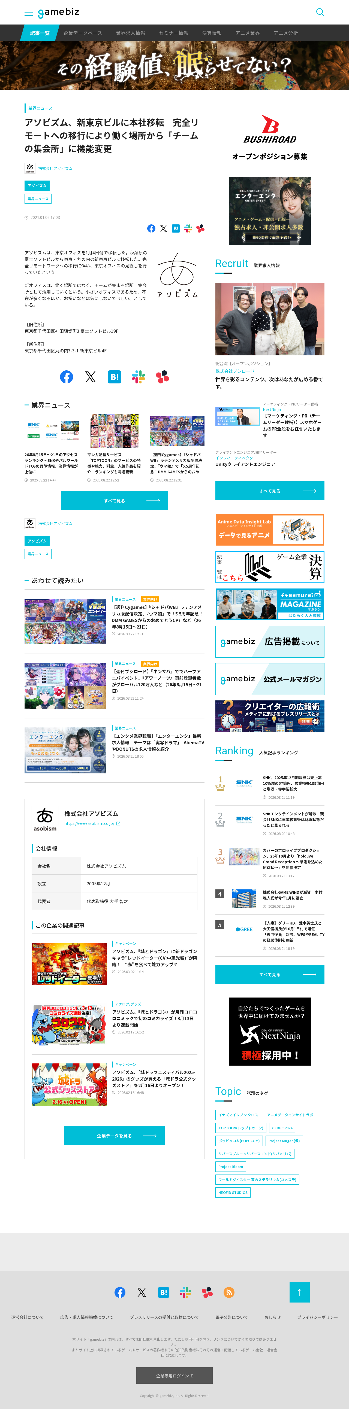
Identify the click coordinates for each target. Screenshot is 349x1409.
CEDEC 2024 (282, 1127)
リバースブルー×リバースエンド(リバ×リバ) (254, 1153)
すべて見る (114, 500)
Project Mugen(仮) (284, 1140)
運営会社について (27, 1317)
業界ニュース (40, 108)
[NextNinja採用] (270, 1032)
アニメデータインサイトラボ (290, 1114)
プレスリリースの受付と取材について (164, 1317)
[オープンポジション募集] (270, 137)
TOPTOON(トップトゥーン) (240, 1127)
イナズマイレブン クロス (238, 1114)
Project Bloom (230, 1166)
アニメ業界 (247, 32)
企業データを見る (114, 1135)
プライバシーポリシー (317, 1317)
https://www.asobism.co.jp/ (89, 823)
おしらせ (272, 1317)
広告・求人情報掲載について (86, 1317)
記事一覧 (40, 32)
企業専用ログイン (172, 1375)
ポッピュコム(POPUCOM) (239, 1140)
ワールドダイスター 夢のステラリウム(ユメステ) (257, 1179)
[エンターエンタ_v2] (270, 211)
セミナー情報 (173, 32)
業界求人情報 (130, 32)
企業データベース (82, 32)
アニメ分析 (285, 32)
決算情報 (212, 32)
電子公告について (231, 1317)
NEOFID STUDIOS (233, 1192)
